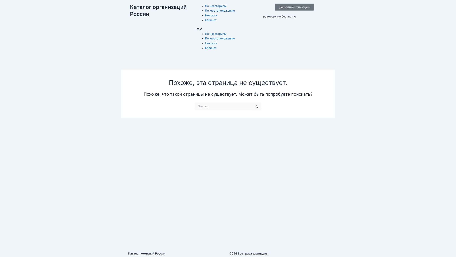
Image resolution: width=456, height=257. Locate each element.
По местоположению (220, 10)
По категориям (215, 6)
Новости (211, 15)
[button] (227, 29)
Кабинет (211, 20)
